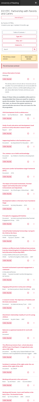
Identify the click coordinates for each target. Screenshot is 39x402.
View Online (7, 79)
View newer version (28, 58)
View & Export (19, 17)
